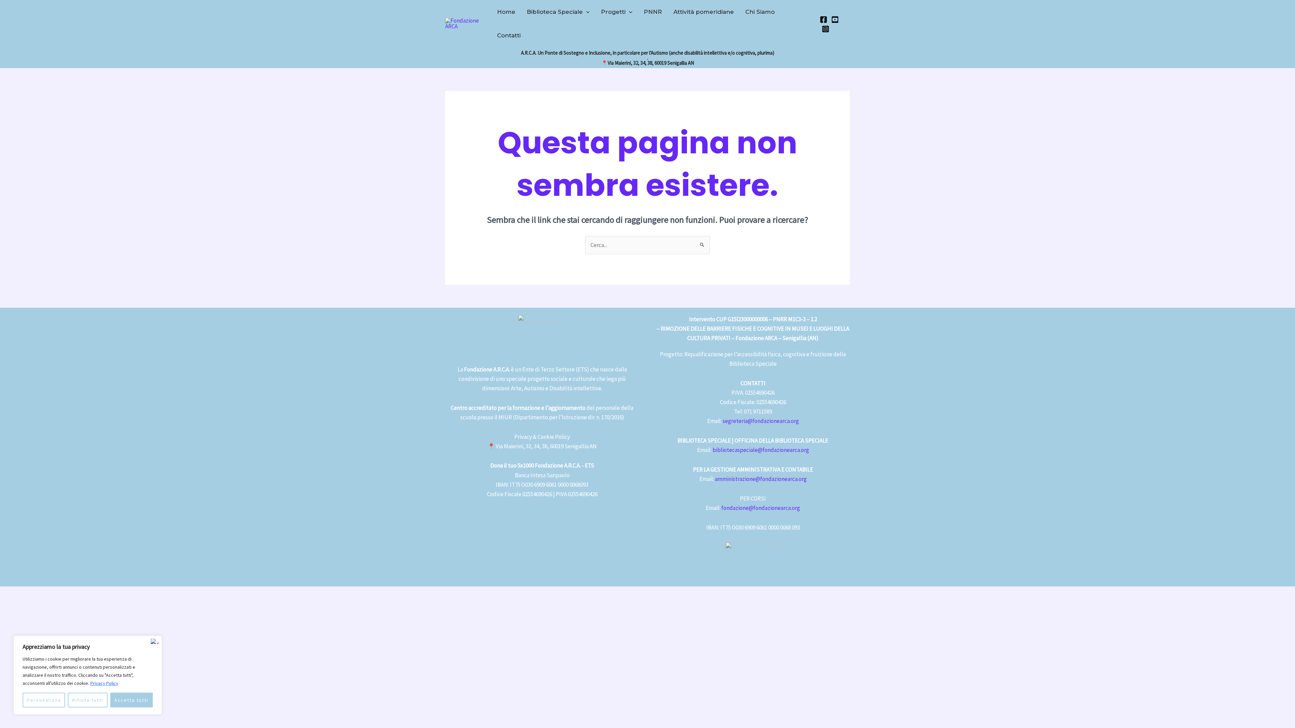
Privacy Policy (104, 683)
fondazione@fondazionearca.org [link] (760, 508)
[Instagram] (825, 29)
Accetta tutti (131, 700)
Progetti (613, 11)
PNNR (653, 11)
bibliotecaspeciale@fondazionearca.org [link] (761, 450)
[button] (586, 12)
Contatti (509, 35)
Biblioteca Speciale (555, 11)
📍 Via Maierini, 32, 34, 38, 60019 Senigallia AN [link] (542, 446)
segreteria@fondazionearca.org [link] (761, 421)
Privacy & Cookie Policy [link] (542, 437)
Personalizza (44, 700)
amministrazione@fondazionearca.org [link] (761, 479)
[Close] (155, 641)
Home (506, 11)
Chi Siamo (760, 11)
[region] (87, 675)
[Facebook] (823, 19)
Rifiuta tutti (87, 700)
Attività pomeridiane (703, 11)
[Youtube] (835, 19)
